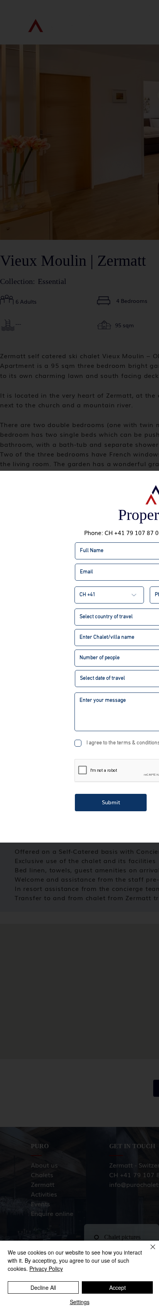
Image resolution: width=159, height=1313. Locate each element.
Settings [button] (80, 1302)
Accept (117, 1287)
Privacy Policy (46, 1268)
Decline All (43, 1287)
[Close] (148, 1251)
